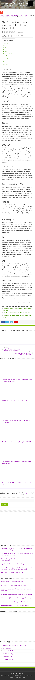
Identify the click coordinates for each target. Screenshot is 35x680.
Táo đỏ (5, 45)
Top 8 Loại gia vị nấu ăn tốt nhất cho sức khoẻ (16, 312)
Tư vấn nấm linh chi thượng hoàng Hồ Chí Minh (16, 442)
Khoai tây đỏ (6, 58)
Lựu (4, 60)
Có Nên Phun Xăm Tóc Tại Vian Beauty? (14, 401)
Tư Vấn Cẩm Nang (8, 659)
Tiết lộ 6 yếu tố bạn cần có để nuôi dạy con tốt (13, 585)
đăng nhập (27, 493)
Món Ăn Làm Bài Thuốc (9, 651)
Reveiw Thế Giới (7, 656)
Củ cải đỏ (5, 43)
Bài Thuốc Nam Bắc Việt (9, 31)
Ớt (3, 62)
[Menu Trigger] (30, 3)
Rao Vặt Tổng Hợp (8, 654)
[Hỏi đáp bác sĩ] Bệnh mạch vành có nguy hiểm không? (16, 598)
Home (1, 15)
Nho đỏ (5, 56)
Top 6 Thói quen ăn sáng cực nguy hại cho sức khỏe (22, 353)
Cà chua (5, 47)
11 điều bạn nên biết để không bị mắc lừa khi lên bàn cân (16, 594)
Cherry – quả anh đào (8, 54)
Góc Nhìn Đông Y (7, 648)
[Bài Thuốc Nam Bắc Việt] (17, 4)
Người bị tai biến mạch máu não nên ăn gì (12, 564)
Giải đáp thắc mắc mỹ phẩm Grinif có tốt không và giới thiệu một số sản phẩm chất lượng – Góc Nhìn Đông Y (17, 568)
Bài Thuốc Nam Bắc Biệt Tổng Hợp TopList (17, 15)
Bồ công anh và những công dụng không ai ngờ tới (15, 605)
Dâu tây (5, 50)
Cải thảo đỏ (6, 52)
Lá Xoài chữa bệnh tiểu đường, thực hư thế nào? (14, 601)
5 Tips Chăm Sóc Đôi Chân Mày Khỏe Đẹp (12, 573)
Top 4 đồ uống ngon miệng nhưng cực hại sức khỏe (12, 349)
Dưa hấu (5, 64)
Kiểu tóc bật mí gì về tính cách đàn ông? (12, 581)
